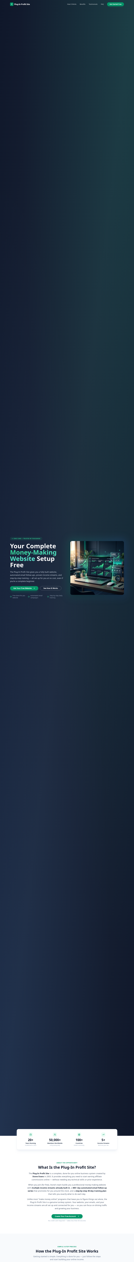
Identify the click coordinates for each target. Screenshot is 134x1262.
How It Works (71, 4)
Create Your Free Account (65, 1216)
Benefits (82, 4)
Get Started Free (115, 4)
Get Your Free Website (22, 588)
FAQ (102, 4)
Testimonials (93, 4)
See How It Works (50, 588)
